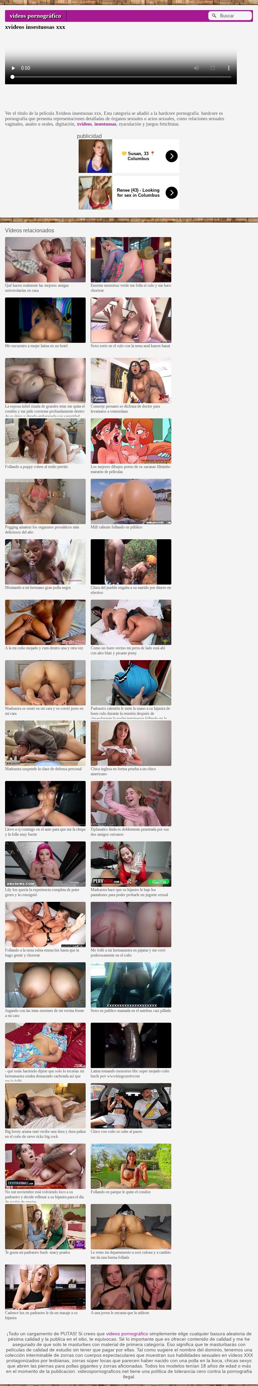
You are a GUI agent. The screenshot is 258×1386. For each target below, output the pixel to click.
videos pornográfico (35, 15)
